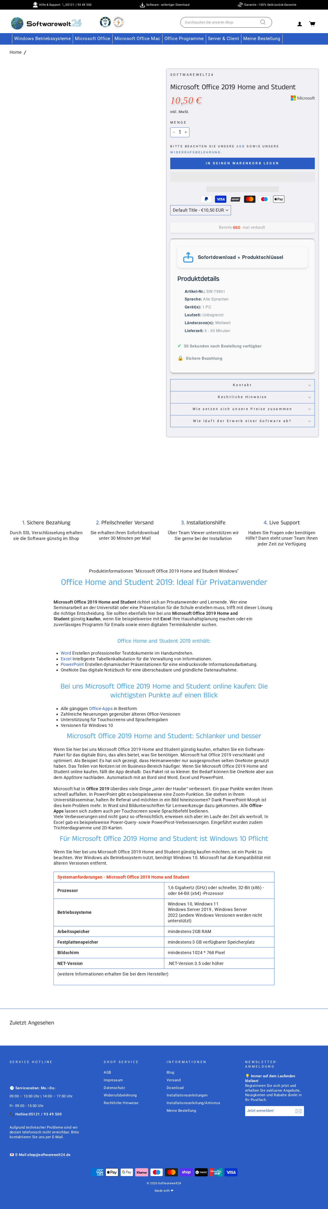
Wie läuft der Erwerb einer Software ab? (242, 421)
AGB (240, 146)
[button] (242, 177)
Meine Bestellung (261, 38)
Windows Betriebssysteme (42, 38)
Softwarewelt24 (192, 75)
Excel (67, 658)
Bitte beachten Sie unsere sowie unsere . (224, 149)
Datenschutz (114, 1088)
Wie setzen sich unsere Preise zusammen (242, 409)
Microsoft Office (92, 38)
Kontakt (242, 385)
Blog (170, 1072)
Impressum (113, 1080)
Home (16, 52)
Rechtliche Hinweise (242, 397)
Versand (174, 1080)
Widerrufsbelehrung (195, 152)
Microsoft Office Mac (137, 38)
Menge (178, 122)
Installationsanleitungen (187, 1095)
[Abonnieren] (298, 1111)
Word (66, 653)
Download (175, 1088)
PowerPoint (72, 664)
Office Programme (184, 38)
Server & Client (223, 38)
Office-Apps (101, 708)
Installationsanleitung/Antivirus (193, 1103)
